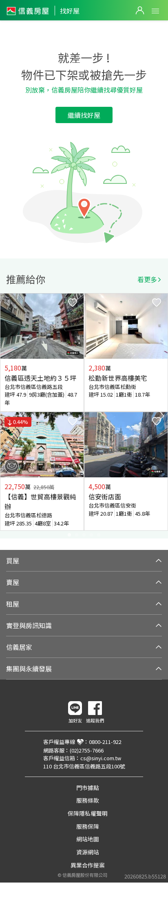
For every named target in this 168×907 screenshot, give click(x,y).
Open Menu (155, 11)
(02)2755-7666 (87, 750)
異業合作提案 (88, 865)
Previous (6, 415)
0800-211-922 (105, 742)
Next (161, 415)
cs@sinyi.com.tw (100, 758)
